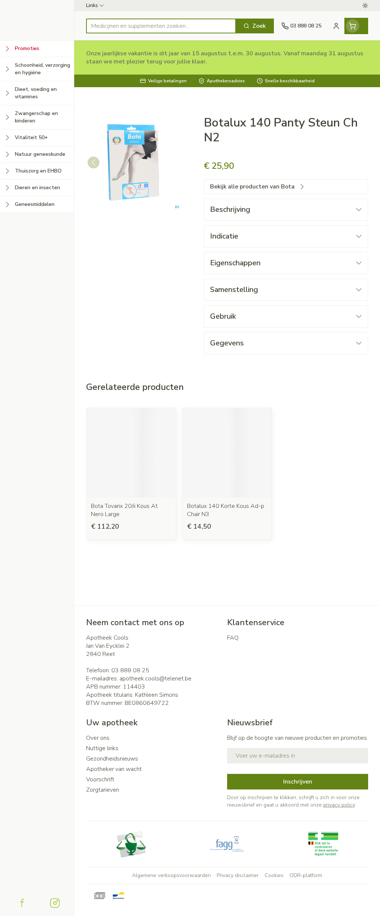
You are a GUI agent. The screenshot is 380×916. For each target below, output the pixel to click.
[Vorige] (93, 162)
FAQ (233, 638)
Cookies (274, 875)
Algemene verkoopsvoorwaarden (171, 875)
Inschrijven (297, 782)
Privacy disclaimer (238, 875)
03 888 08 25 (130, 670)
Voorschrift (100, 779)
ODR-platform (305, 875)
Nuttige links (102, 748)
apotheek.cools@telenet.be (155, 678)
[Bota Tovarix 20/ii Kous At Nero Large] (131, 453)
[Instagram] (54, 903)
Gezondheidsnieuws (112, 759)
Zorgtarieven (102, 790)
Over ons (97, 738)
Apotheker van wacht (114, 769)
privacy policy (339, 804)
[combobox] (161, 26)
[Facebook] (22, 903)
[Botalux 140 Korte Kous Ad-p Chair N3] (227, 453)
